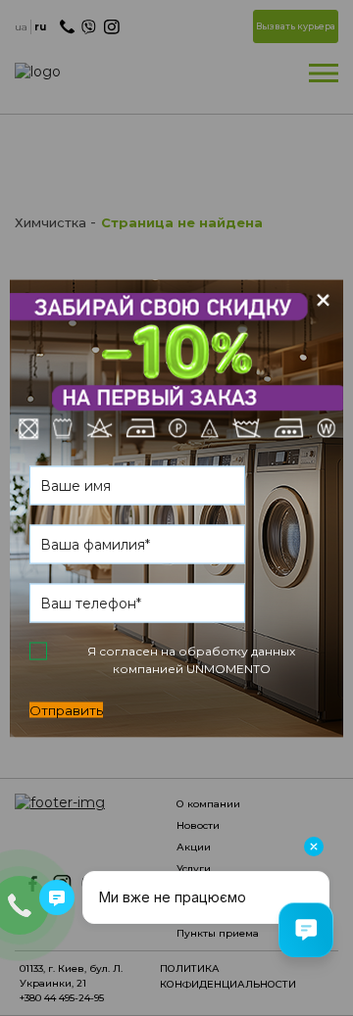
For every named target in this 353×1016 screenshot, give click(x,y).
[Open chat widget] (305, 929)
